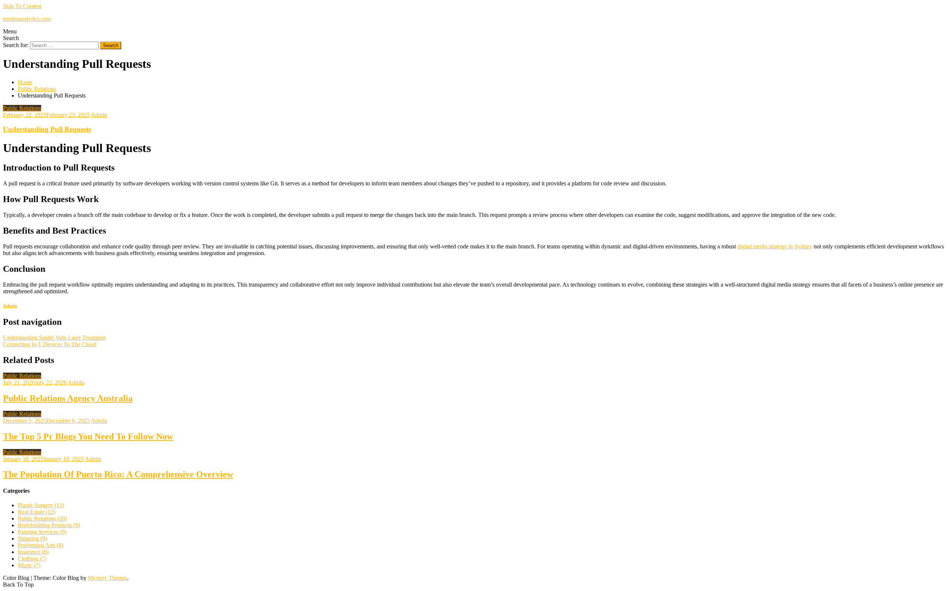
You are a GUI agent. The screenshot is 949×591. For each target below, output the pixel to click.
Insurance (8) (33, 552)
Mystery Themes (107, 578)
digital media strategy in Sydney (774, 246)
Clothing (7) (32, 558)
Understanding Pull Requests (47, 129)
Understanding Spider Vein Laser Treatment (54, 337)
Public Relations (22, 108)
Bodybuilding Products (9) (49, 525)
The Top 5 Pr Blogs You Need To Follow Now (88, 436)
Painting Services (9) (42, 532)
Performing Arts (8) (40, 545)
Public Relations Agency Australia (68, 398)
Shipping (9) (32, 538)
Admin (99, 115)
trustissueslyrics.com (27, 19)
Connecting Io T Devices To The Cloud (49, 344)
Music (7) (29, 565)
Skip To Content (22, 6)
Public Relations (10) (42, 518)
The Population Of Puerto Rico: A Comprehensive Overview (118, 474)
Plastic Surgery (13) (41, 505)
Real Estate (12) (36, 512)
